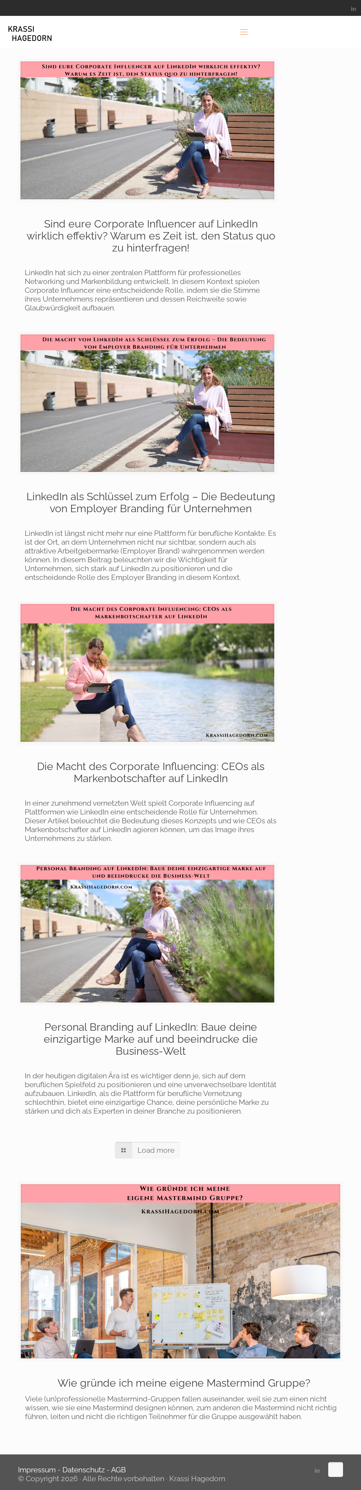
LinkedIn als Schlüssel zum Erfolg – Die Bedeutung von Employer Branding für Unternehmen (150, 502)
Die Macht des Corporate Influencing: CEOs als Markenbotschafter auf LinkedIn (150, 772)
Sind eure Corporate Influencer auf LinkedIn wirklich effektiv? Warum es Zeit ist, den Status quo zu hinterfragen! (150, 236)
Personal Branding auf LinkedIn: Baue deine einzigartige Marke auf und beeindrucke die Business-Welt (151, 1039)
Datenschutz (83, 1469)
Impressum (37, 1469)
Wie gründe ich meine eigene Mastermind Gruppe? (183, 1383)
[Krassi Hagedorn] (30, 32)
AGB (118, 1469)
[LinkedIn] (353, 9)
